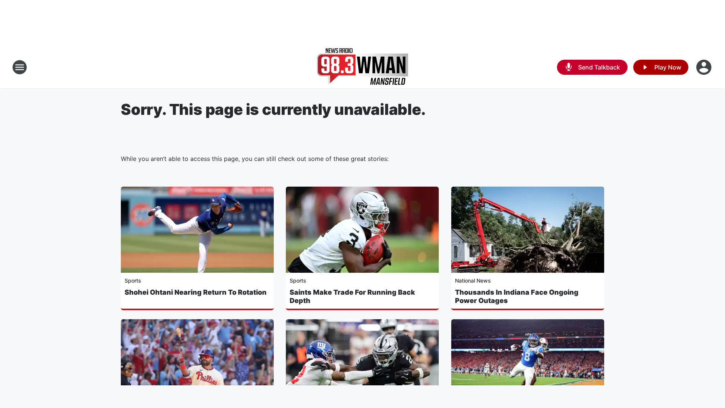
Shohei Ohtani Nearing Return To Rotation (196, 292)
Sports (133, 280)
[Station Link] (362, 67)
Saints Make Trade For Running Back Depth (352, 296)
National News (473, 280)
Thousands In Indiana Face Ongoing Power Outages (516, 296)
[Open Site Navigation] (19, 67)
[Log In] (704, 67)
